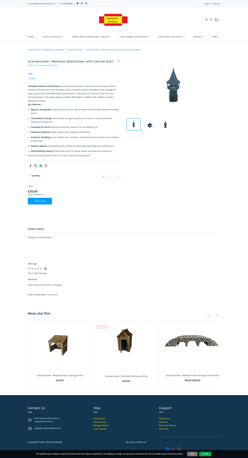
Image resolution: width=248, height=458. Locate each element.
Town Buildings (75, 49)
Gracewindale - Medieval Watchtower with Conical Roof (113, 49)
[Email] (179, 449)
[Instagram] (173, 449)
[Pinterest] (46, 166)
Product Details (36, 229)
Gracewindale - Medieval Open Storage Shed (60, 375)
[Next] (216, 315)
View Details (193, 362)
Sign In (207, 3)
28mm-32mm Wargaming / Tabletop (46, 49)
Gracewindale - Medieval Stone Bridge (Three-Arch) (192, 375)
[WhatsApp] (41, 166)
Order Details (99, 429)
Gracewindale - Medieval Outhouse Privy (126, 376)
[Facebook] (30, 166)
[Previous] (208, 315)
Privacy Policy (100, 422)
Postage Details (101, 425)
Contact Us (164, 418)
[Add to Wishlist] (118, 61)
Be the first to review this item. (43, 65)
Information (99, 418)
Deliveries (164, 429)
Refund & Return (167, 425)
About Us (163, 422)
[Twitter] (35, 166)
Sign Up (216, 3)
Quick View (60, 355)
